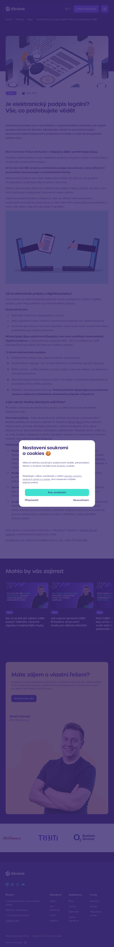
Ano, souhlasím (57, 492)
